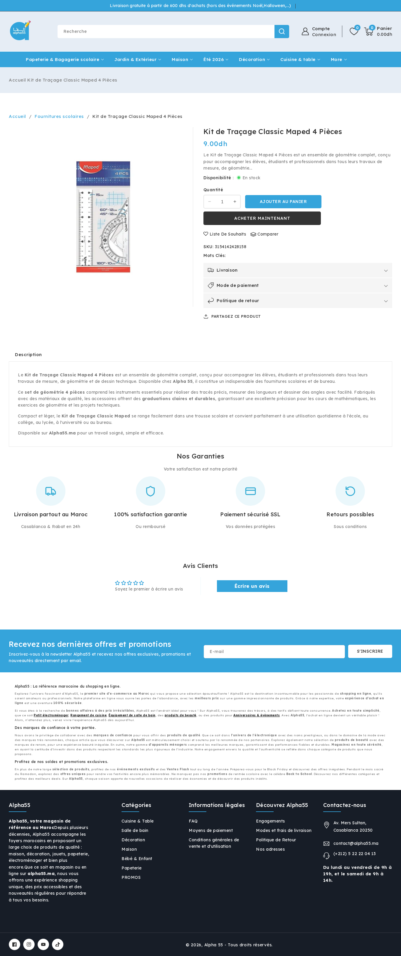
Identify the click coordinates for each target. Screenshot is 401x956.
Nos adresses (270, 849)
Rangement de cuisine (88, 715)
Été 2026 (213, 59)
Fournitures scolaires (59, 116)
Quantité (213, 189)
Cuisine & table (298, 59)
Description (28, 354)
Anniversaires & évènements (256, 715)
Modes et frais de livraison (284, 830)
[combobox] (173, 31)
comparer (267, 234)
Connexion (324, 34)
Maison (180, 59)
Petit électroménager (51, 715)
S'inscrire (370, 651)
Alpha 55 (213, 944)
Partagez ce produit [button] (236, 316)
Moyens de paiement (211, 830)
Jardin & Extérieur (135, 59)
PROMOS (131, 877)
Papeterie (132, 868)
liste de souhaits (228, 234)
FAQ (193, 821)
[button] (378, 31)
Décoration (252, 59)
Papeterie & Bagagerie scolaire (62, 59)
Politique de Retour (276, 839)
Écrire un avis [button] (252, 586)
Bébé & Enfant (137, 858)
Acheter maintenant (262, 218)
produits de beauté (180, 715)
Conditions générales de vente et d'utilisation (214, 843)
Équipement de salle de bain (132, 715)
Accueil (17, 80)
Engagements (270, 821)
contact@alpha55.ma (356, 843)
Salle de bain (135, 830)
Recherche (281, 31)
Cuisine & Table (138, 821)
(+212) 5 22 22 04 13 (354, 853)
